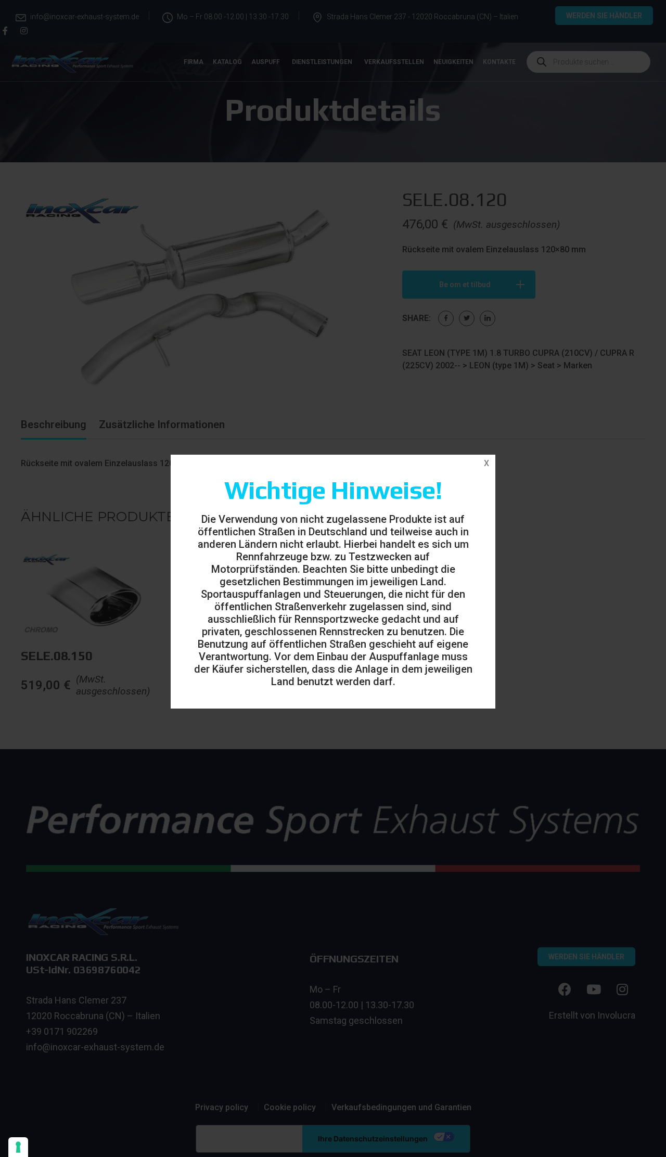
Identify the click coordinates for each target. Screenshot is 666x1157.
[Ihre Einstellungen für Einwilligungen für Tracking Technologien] (18, 1147)
